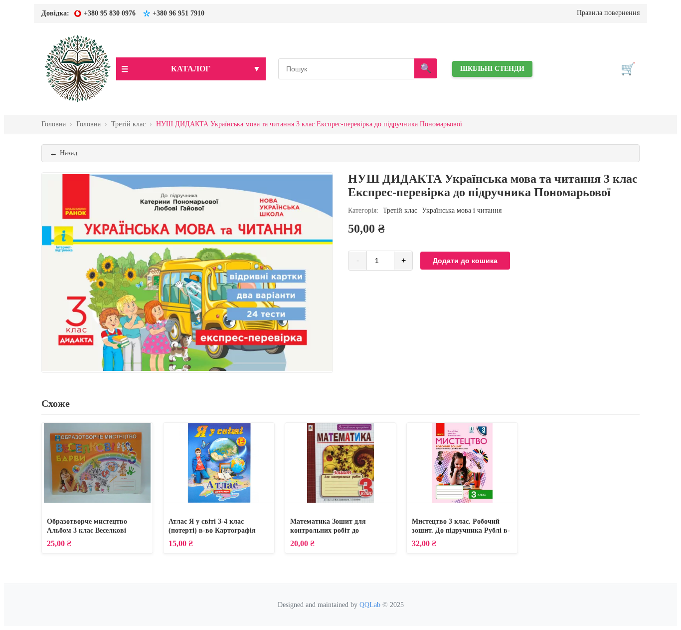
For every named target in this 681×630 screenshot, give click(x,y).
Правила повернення (608, 12)
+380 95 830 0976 (110, 13)
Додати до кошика (465, 261)
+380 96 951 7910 (178, 13)
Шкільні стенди (492, 68)
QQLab (369, 605)
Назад (63, 153)
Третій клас (400, 210)
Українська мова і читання (462, 210)
